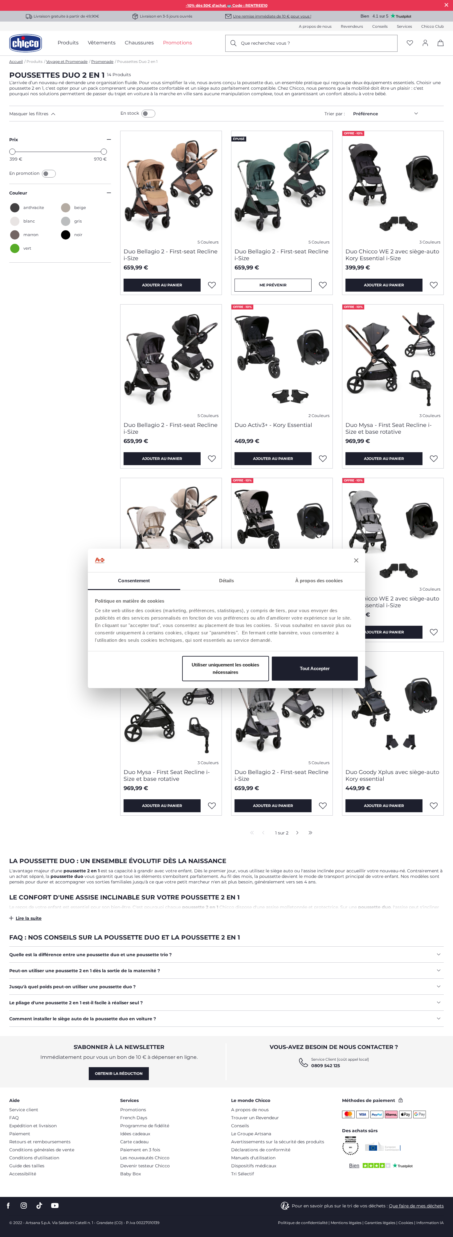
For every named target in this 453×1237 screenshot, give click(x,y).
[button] (63, 114)
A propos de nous (315, 26)
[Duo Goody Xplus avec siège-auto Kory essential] (392, 708)
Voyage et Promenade (67, 61)
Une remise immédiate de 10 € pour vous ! (272, 16)
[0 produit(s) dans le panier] (438, 48)
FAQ (14, 1117)
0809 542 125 (325, 1065)
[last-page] (308, 833)
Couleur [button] (18, 193)
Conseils (380, 26)
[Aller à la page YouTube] (55, 1206)
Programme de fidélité (144, 1125)
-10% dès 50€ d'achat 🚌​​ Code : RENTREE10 (226, 5)
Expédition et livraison (33, 1125)
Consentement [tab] (134, 580)
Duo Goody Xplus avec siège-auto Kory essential (392, 775)
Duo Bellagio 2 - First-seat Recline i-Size (171, 255)
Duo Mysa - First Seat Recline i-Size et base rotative (388, 428)
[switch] (148, 113)
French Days (133, 1117)
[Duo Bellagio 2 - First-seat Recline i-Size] (171, 187)
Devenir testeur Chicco (145, 1166)
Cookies (405, 1222)
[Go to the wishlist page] (410, 43)
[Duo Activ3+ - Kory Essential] (282, 360)
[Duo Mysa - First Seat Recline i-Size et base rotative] (392, 360)
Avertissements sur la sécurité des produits (277, 1142)
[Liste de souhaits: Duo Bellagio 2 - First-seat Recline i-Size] (212, 285)
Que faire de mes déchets (416, 1206)
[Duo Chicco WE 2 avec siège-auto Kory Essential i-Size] (392, 187)
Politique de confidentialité (303, 1222)
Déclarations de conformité (260, 1150)
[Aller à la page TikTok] (39, 1206)
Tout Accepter (315, 668)
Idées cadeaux (135, 1134)
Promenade (102, 61)
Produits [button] (68, 43)
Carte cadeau (134, 1142)
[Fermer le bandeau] (356, 560)
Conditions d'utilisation (34, 1158)
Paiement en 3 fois (140, 1150)
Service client (23, 1109)
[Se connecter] (425, 43)
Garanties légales (380, 1222)
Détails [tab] (226, 580)
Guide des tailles (26, 1166)
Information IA (430, 1222)
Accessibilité (22, 1174)
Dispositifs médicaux (253, 1166)
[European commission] (383, 1146)
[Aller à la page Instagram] (23, 1206)
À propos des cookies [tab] (319, 580)
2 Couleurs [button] (318, 415)
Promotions (133, 1109)
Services (404, 26)
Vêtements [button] (102, 43)
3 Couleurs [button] (429, 242)
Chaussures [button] (139, 43)
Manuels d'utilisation (253, 1158)
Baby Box (130, 1174)
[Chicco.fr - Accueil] (25, 43)
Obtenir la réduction (119, 1073)
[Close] (446, 5)
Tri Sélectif (242, 1174)
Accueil (16, 61)
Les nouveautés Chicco (144, 1158)
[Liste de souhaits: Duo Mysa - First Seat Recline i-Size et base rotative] (433, 458)
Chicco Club (432, 26)
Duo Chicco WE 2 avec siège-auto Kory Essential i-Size (392, 255)
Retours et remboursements (40, 1142)
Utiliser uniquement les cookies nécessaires (225, 668)
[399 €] (12, 152)
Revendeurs (352, 26)
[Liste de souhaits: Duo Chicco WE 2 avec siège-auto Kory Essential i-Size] (433, 285)
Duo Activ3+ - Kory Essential (273, 425)
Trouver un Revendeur (255, 1117)
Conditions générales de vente (41, 1150)
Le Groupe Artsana (251, 1134)
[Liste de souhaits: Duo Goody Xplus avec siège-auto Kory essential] (433, 805)
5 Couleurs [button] (208, 242)
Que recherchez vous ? (265, 43)
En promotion (25, 173)
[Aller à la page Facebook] (8, 1206)
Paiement (19, 1134)
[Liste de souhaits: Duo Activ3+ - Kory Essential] (322, 458)
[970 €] (104, 152)
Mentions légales (346, 1222)
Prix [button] (13, 139)
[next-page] (296, 833)
